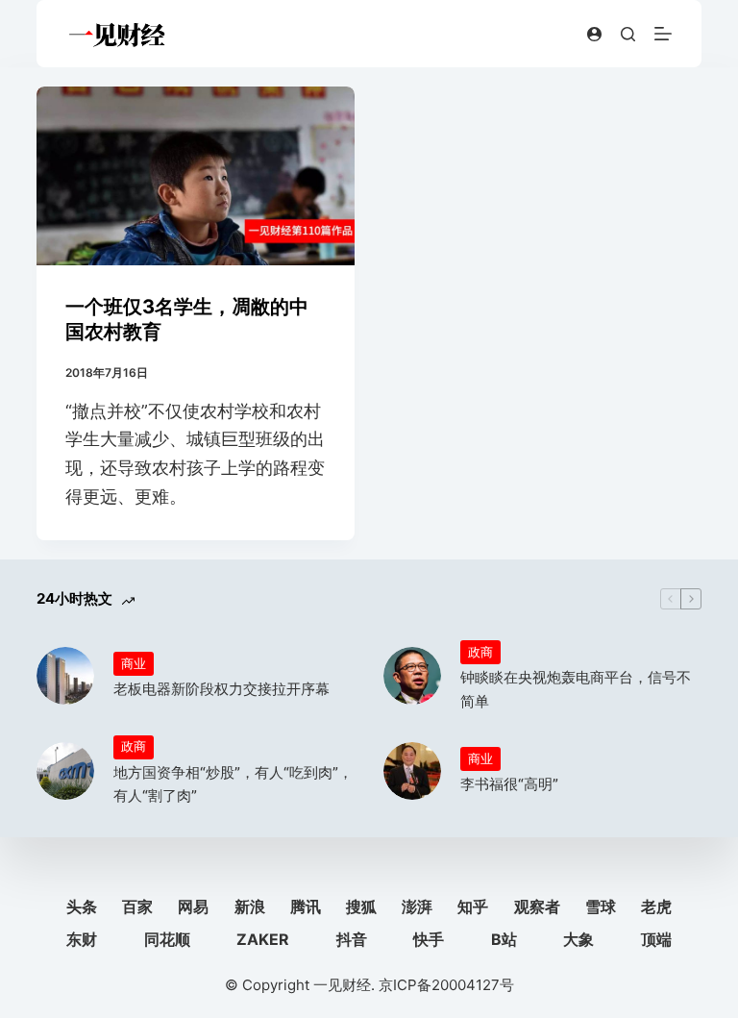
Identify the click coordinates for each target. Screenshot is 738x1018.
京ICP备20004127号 (446, 985)
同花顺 (167, 939)
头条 (81, 906)
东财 (81, 939)
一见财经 (342, 985)
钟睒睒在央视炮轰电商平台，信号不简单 (575, 689)
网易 (193, 906)
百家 (137, 906)
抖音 (351, 939)
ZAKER (262, 939)
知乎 (472, 906)
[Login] (594, 34)
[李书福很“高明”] (412, 771)
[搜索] (628, 34)
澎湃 (417, 906)
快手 (428, 939)
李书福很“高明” (509, 784)
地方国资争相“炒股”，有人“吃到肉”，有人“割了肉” (233, 784)
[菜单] (663, 33)
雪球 (600, 906)
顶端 (656, 939)
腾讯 (305, 906)
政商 (480, 651)
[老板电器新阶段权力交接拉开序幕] (65, 676)
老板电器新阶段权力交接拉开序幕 (221, 689)
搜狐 (361, 906)
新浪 (249, 906)
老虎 (656, 906)
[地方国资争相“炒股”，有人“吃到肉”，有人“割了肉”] (65, 771)
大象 (578, 939)
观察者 (537, 906)
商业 (133, 663)
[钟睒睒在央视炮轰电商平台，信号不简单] (412, 676)
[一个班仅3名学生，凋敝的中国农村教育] (196, 176)
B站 (504, 939)
